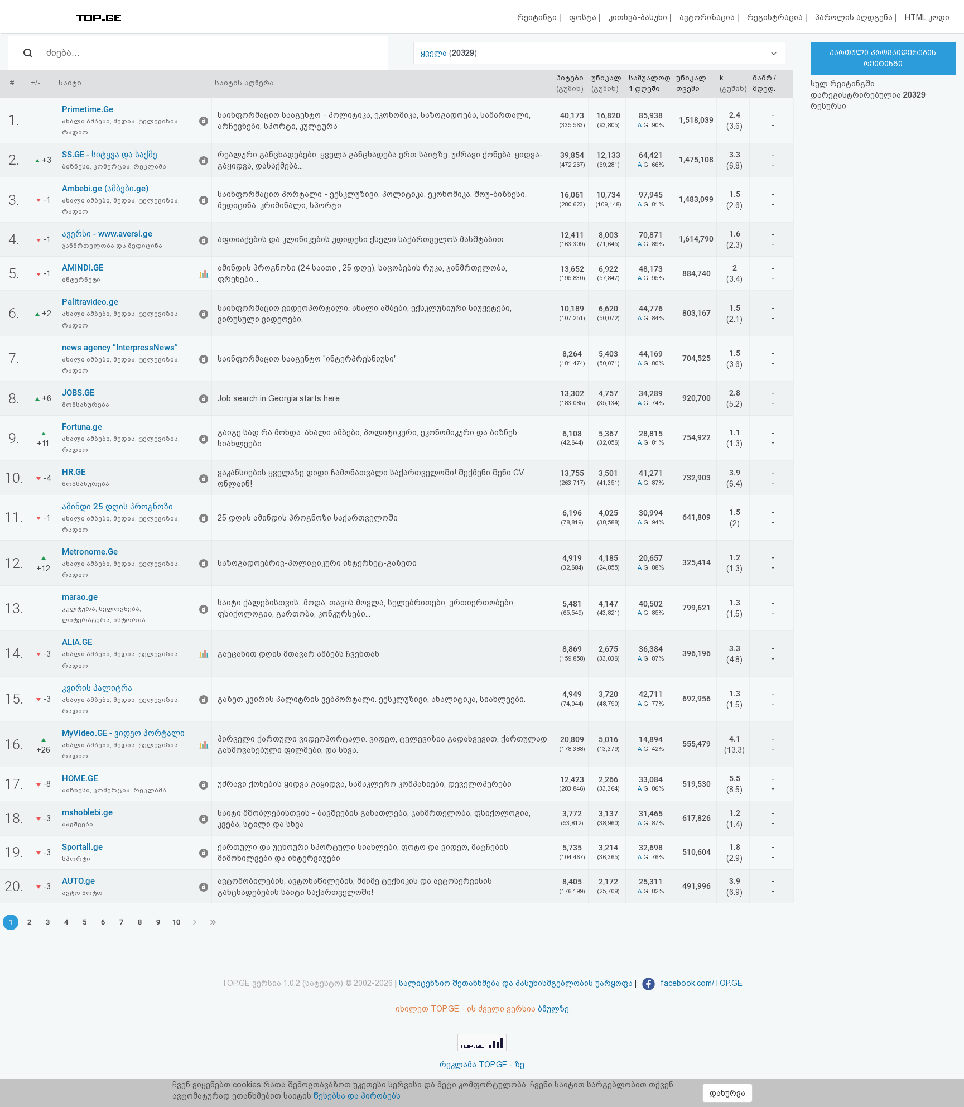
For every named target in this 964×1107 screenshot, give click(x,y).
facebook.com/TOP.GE (700, 983)
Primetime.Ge (87, 109)
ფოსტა (584, 17)
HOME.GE (80, 778)
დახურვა (727, 1093)
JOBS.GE (78, 393)
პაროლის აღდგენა (855, 17)
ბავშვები (77, 824)
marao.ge (80, 597)
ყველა (435, 53)
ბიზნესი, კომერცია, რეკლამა (114, 166)
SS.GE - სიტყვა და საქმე (109, 155)
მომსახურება (85, 404)
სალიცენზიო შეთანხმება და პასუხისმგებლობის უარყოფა (516, 983)
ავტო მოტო (82, 893)
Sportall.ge (82, 847)
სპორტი (76, 859)
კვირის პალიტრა (97, 688)
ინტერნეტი (81, 279)
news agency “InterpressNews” (120, 348)
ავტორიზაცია (708, 17)
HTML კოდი (927, 17)
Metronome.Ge (90, 552)
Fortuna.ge (82, 427)
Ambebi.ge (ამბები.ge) (105, 189)
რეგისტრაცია (776, 17)
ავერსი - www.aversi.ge (107, 234)
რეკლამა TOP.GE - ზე (482, 1064)
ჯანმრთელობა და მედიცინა (112, 245)
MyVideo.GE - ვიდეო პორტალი (123, 733)
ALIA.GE (77, 642)
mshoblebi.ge (87, 812)
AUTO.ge (78, 881)
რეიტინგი (538, 17)
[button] (599, 53)
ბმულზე (553, 1008)
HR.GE (73, 472)
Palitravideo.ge (90, 302)
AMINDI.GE (82, 268)
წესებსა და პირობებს (357, 1095)
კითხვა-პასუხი (639, 17)
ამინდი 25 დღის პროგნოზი (117, 507)
